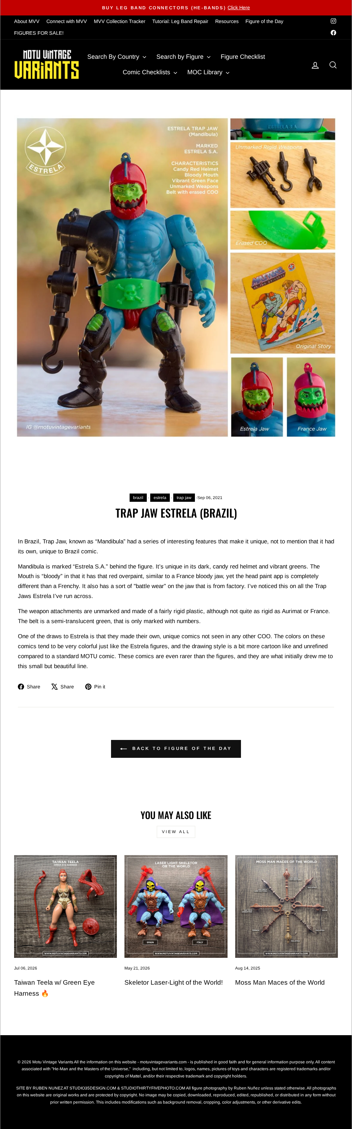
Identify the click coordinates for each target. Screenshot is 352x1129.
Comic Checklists (147, 72)
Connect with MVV (66, 21)
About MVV (27, 21)
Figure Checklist (243, 56)
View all (176, 831)
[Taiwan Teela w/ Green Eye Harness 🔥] (65, 906)
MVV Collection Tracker (119, 21)
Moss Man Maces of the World (280, 982)
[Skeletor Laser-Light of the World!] (175, 906)
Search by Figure (180, 56)
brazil (138, 497)
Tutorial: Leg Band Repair (180, 21)
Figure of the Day (264, 21)
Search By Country (114, 56)
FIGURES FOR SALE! (39, 33)
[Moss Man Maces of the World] (286, 906)
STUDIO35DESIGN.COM (92, 1088)
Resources (227, 21)
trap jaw (184, 497)
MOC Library (205, 72)
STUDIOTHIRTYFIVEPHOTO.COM (153, 1088)
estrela (160, 497)
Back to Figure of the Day (181, 748)
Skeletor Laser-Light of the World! (173, 982)
